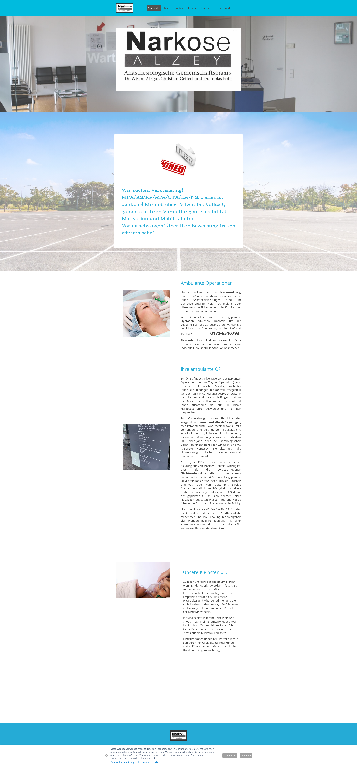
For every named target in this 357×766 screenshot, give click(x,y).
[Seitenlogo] (124, 8)
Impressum (144, 762)
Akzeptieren (230, 755)
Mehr (157, 762)
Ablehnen (246, 755)
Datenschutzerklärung (122, 762)
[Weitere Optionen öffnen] (237, 8)
